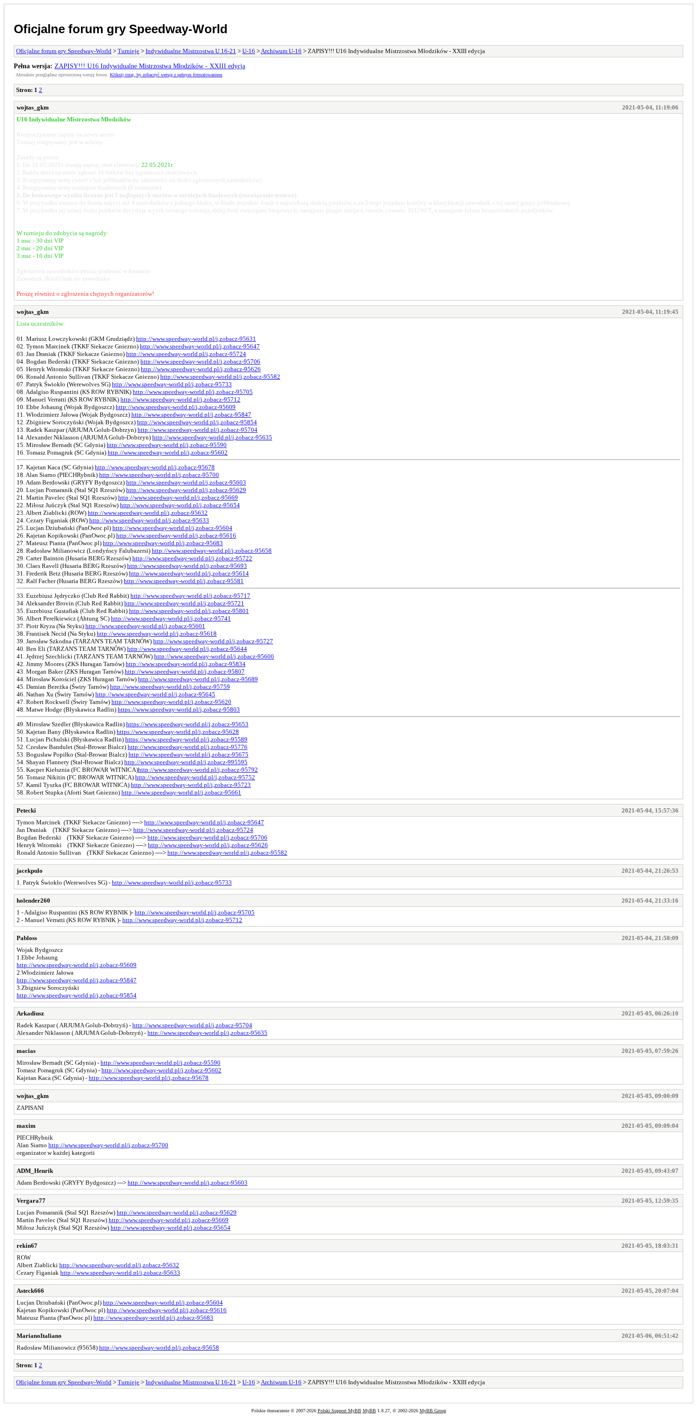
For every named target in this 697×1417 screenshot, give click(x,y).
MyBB (369, 1410)
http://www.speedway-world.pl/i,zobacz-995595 (186, 762)
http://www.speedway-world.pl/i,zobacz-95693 (187, 565)
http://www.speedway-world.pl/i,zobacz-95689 (198, 679)
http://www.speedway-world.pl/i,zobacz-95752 (195, 777)
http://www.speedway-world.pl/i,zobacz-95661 (181, 792)
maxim (26, 1125)
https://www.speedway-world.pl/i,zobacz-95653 (187, 724)
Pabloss (27, 938)
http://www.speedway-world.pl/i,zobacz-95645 (155, 694)
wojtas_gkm (33, 107)
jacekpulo (30, 870)
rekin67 (27, 1245)
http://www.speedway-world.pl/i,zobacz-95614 (189, 573)
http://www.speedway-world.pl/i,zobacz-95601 (145, 626)
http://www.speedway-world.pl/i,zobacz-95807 (185, 671)
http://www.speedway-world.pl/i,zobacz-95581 (184, 581)
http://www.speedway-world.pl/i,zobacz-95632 (148, 512)
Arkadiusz (30, 1013)
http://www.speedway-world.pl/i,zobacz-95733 (172, 384)
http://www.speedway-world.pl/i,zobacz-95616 (176, 535)
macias (26, 1050)
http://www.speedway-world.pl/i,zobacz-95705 (193, 391)
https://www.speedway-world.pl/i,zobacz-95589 (186, 739)
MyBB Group (433, 1410)
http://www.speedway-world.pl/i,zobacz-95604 (172, 527)
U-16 (248, 51)
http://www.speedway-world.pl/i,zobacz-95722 (192, 558)
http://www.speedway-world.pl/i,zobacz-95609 (176, 407)
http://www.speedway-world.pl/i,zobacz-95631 (196, 338)
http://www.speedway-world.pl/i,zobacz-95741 (171, 618)
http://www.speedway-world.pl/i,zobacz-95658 (212, 550)
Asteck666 (30, 1290)
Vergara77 (31, 1200)
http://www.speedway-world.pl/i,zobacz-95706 (200, 361)
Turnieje (128, 51)
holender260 (33, 900)
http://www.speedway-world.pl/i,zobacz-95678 (155, 467)
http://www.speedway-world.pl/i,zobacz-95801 (189, 610)
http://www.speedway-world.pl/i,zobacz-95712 (180, 399)
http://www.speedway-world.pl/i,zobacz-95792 (198, 769)
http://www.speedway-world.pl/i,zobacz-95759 (170, 686)
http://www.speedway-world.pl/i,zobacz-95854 (197, 422)
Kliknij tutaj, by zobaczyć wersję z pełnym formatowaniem (166, 74)
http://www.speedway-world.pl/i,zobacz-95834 (186, 663)
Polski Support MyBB (339, 1410)
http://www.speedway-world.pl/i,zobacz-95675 (188, 754)
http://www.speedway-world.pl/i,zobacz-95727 (213, 641)
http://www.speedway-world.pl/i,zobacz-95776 (188, 746)
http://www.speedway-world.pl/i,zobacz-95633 (149, 520)
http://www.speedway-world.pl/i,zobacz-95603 (186, 482)
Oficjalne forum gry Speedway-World (121, 29)
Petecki (26, 810)
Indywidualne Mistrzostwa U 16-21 (191, 51)
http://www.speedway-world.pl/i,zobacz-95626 (201, 369)
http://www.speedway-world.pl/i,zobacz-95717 (190, 595)
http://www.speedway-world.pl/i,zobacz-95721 (184, 603)
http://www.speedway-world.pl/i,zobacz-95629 (186, 490)
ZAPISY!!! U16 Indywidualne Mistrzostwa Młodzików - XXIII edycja (150, 66)
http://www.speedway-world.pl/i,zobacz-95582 (220, 376)
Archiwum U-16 (281, 51)
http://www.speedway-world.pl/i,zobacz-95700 (159, 474)
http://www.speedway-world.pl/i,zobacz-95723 (191, 784)
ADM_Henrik (35, 1170)
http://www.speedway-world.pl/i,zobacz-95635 (212, 437)
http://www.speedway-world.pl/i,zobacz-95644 (187, 648)
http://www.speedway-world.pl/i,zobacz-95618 (157, 633)
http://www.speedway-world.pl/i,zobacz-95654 (180, 505)
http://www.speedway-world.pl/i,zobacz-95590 (167, 444)
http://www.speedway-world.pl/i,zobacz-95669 (178, 497)
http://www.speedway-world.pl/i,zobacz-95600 (214, 656)
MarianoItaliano (39, 1335)
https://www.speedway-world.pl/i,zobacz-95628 (178, 731)
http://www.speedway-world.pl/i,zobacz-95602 (168, 452)
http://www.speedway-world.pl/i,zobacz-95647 (200, 346)
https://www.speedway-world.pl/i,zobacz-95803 (179, 709)
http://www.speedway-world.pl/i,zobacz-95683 (163, 543)
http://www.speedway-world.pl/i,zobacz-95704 (197, 429)
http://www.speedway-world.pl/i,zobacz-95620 (171, 701)
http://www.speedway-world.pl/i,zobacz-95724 (186, 353)
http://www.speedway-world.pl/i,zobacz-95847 (191, 414)
